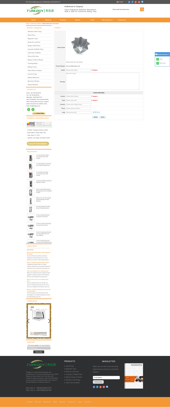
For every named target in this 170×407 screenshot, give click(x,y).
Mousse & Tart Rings (73, 380)
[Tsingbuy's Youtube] (139, 2)
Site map (38, 402)
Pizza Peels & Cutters (35, 70)
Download (47, 402)
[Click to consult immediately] (39, 147)
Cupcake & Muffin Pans (35, 49)
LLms (80, 402)
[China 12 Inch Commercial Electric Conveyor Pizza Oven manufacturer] (30, 226)
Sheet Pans (31, 35)
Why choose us (107, 20)
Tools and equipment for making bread (37, 269)
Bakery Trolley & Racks (35, 60)
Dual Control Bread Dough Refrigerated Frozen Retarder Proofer (44, 191)
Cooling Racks (33, 63)
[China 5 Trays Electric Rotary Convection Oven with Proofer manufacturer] (30, 175)
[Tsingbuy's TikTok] (142, 2)
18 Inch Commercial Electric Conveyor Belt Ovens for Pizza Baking (43, 233)
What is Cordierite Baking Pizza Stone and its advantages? (38, 288)
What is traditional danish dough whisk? (38, 260)
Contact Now (38, 113)
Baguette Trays (33, 38)
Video (92, 20)
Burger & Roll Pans (34, 45)
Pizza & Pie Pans (33, 56)
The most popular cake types (35, 297)
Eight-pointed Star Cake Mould (74, 62)
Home (33, 20)
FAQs (55, 402)
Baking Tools (32, 67)
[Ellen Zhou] (28, 109)
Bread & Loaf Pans (34, 42)
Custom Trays (32, 74)
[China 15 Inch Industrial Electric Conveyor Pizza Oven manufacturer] (30, 218)
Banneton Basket (33, 81)
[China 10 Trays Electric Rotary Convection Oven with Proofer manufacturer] (30, 158)
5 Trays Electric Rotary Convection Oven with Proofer (42, 174)
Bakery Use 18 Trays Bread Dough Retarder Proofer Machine (43, 199)
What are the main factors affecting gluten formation (38, 251)
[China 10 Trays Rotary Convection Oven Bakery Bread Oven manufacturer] (30, 166)
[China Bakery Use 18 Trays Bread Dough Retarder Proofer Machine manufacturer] (30, 201)
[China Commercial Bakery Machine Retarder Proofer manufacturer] (30, 184)
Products (63, 20)
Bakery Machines (33, 77)
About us (48, 20)
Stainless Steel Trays (35, 31)
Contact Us (71, 402)
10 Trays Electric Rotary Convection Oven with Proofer (42, 156)
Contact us (122, 20)
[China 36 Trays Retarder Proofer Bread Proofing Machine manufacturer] (30, 209)
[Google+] (136, 2)
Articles (77, 20)
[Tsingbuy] (40, 15)
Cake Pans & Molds (35, 23)
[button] (49, 321)
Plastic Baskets (33, 84)
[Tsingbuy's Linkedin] (132, 2)
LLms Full (87, 402)
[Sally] (33, 109)
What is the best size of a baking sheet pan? (37, 278)
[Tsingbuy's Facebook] (129, 2)
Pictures (62, 402)
